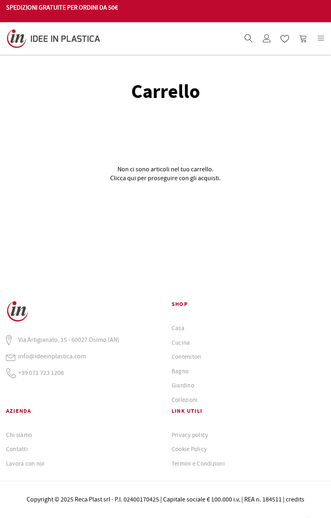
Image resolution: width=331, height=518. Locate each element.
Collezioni (184, 400)
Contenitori (186, 357)
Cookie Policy (189, 449)
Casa (178, 328)
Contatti (17, 449)
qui (131, 178)
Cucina (181, 343)
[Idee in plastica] (86, 39)
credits (295, 499)
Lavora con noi (25, 464)
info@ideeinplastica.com (52, 356)
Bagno (180, 371)
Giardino (183, 385)
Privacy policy (190, 435)
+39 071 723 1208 (41, 373)
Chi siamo (19, 435)
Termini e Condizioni (198, 464)
